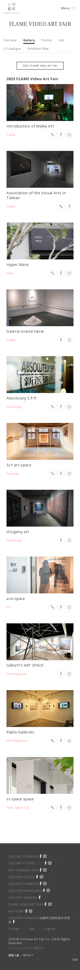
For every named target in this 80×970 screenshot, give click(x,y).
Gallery (29, 40)
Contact (14, 929)
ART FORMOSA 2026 (23, 870)
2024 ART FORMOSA (23, 884)
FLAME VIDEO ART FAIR (25, 904)
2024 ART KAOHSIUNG (25, 891)
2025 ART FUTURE (21, 877)
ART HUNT (16, 911)
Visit (61, 40)
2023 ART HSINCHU (22, 898)
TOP (75, 959)
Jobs (32, 929)
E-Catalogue (12, 49)
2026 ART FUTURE (21, 863)
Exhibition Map (38, 49)
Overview (10, 40)
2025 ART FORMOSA (23, 856)
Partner (46, 40)
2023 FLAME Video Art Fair (40, 65)
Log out (49, 929)
